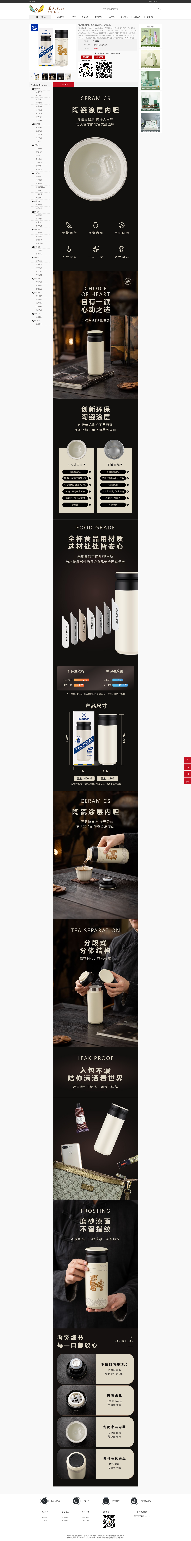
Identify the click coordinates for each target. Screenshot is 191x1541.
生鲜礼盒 (38, 113)
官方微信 (65, 1520)
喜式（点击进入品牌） (101, 45)
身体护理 (38, 194)
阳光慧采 (124, 17)
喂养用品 (38, 299)
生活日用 (37, 229)
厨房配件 (38, 166)
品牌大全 (137, 17)
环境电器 (38, 138)
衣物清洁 (38, 184)
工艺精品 (38, 317)
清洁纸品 (38, 180)
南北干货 (38, 92)
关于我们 (150, 17)
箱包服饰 (37, 257)
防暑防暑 (98, 17)
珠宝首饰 (38, 264)
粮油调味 (38, 106)
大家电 (38, 141)
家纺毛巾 (37, 247)
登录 (150, 2)
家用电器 (37, 124)
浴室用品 (38, 236)
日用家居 (85, 1520)
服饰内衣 (38, 271)
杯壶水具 (38, 152)
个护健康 (38, 134)
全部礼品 (42, 17)
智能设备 (38, 289)
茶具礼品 (38, 169)
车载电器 (38, 208)
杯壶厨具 (37, 145)
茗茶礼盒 (38, 110)
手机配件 (38, 219)
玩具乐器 (38, 310)
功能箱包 (38, 261)
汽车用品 (37, 201)
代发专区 (111, 17)
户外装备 (38, 282)
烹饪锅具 (38, 148)
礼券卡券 (38, 96)
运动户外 (37, 278)
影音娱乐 (38, 226)
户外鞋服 (38, 275)
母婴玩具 (37, 292)
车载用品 (38, 205)
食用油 (38, 99)
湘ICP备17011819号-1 (75, 1538)
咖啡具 (38, 155)
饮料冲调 (38, 120)
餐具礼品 (38, 159)
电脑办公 (38, 222)
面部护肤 (38, 198)
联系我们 (45, 1520)
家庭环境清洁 (40, 187)
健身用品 (38, 285)
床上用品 (38, 250)
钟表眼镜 (38, 268)
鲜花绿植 (37, 320)
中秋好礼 (85, 17)
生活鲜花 (38, 324)
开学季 (73, 17)
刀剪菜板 (38, 162)
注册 (155, 2)
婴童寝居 (38, 306)
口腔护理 (38, 191)
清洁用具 (38, 176)
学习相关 (38, 296)
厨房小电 (38, 127)
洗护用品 (38, 303)
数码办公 (37, 212)
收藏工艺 (37, 313)
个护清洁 (37, 173)
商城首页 (60, 17)
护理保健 (38, 240)
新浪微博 (65, 1517)
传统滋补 (38, 117)
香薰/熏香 (39, 243)
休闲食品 (38, 103)
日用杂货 (38, 233)
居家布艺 (38, 254)
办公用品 (38, 215)
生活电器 (38, 131)
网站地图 (32, 2)
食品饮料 (37, 89)
